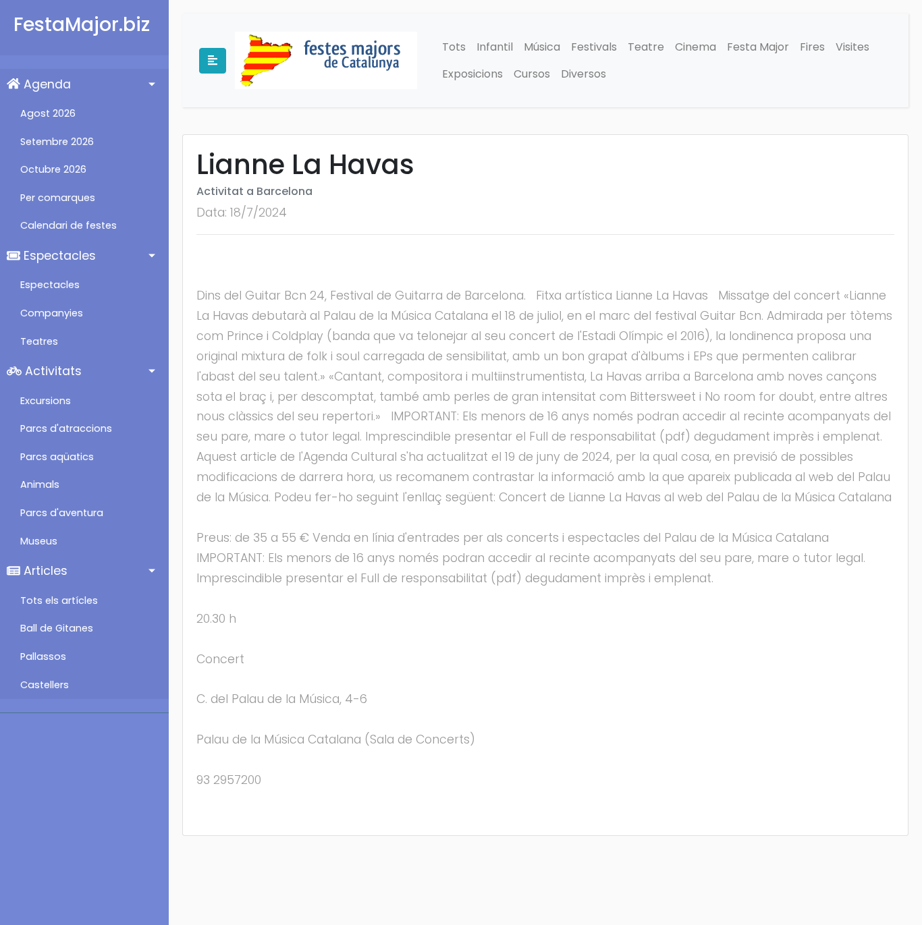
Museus (38, 541)
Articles (43, 571)
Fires (812, 47)
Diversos (583, 74)
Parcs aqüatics (57, 457)
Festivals (594, 47)
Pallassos (43, 656)
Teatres (39, 341)
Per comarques (57, 197)
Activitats (52, 371)
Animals (39, 484)
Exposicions (472, 74)
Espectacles (58, 256)
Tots (454, 47)
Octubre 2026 (53, 169)
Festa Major (758, 47)
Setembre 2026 (57, 141)
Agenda (45, 84)
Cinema (695, 47)
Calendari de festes (68, 225)
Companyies (51, 313)
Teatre (646, 47)
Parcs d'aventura (61, 513)
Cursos (532, 74)
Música (542, 47)
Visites (852, 47)
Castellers (44, 685)
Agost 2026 (48, 113)
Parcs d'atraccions (66, 428)
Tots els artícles (59, 600)
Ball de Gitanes (56, 628)
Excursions (45, 401)
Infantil (495, 47)
